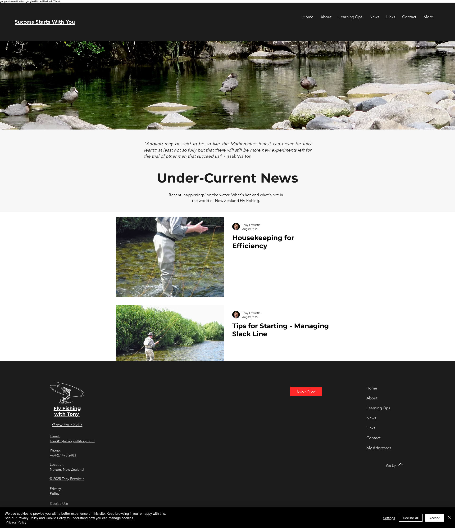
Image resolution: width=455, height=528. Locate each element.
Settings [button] (389, 517)
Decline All (411, 517)
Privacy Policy (16, 522)
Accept (434, 517)
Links (370, 427)
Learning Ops (378, 408)
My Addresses (378, 447)
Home (371, 388)
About (372, 398)
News (371, 418)
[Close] (449, 517)
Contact (373, 437)
